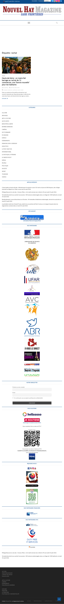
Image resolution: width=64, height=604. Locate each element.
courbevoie (14, 90)
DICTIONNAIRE (6, 132)
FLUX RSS (32, 547)
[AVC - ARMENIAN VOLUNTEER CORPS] (32, 298)
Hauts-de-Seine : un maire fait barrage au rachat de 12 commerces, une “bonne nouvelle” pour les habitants (15, 81)
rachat (21, 90)
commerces (9, 90)
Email (13, 392)
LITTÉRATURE (5, 592)
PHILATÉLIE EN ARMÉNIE (8, 585)
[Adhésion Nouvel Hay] (32, 413)
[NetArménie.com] (32, 216)
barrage (5, 90)
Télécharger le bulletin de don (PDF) (32, 422)
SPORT (4, 171)
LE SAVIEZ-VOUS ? (7, 157)
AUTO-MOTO (5, 121)
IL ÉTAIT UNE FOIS (7, 149)
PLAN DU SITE (5, 576)
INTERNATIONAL (6, 151)
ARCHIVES (5, 115)
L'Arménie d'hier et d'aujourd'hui (32, 220)
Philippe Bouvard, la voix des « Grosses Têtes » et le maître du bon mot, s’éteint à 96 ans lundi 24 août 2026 (29, 192)
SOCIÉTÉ (4, 168)
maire (19, 90)
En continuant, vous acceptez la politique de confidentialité (28, 398)
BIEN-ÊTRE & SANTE (7, 124)
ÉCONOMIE (5, 135)
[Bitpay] (32, 454)
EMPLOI (4, 138)
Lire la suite (6, 98)
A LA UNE (4, 112)
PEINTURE (4, 590)
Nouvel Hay (5, 87)
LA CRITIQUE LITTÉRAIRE (9, 154)
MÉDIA (3, 75)
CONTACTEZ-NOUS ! (7, 574)
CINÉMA (4, 129)
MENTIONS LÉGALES (7, 573)
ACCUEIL (4, 571)
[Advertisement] (32, 37)
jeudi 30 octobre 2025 (14, 87)
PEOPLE (4, 163)
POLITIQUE (5, 165)
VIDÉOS (4, 177)
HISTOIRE (4, 589)
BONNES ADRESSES (7, 126)
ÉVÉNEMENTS (6, 140)
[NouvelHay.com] (4, 1)
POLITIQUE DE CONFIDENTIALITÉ (10, 594)
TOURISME (5, 174)
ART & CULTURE (6, 118)
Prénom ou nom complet (18, 387)
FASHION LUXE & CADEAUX (9, 143)
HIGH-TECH (5, 146)
